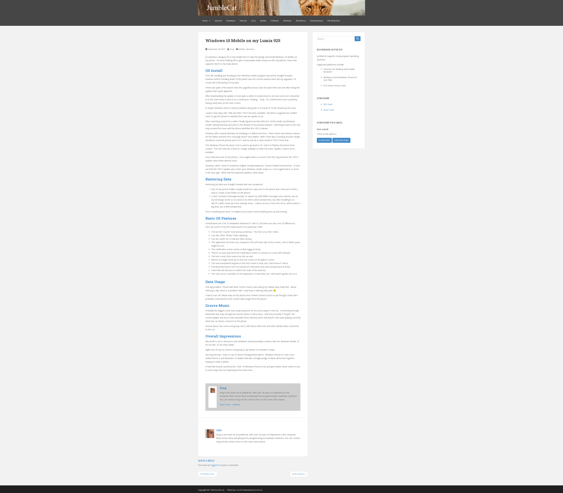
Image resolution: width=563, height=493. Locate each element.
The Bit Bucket (333, 20)
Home (205, 20)
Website (236, 404)
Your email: (323, 129)
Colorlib (239, 490)
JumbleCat (220, 490)
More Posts (225, 404)
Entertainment (316, 20)
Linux (253, 20)
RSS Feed (327, 104)
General (218, 20)
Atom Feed (328, 109)
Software (275, 20)
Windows (287, 20)
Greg (232, 49)
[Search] (358, 38)
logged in (215, 465)
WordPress (301, 20)
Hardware (230, 20)
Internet (243, 20)
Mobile (263, 20)
